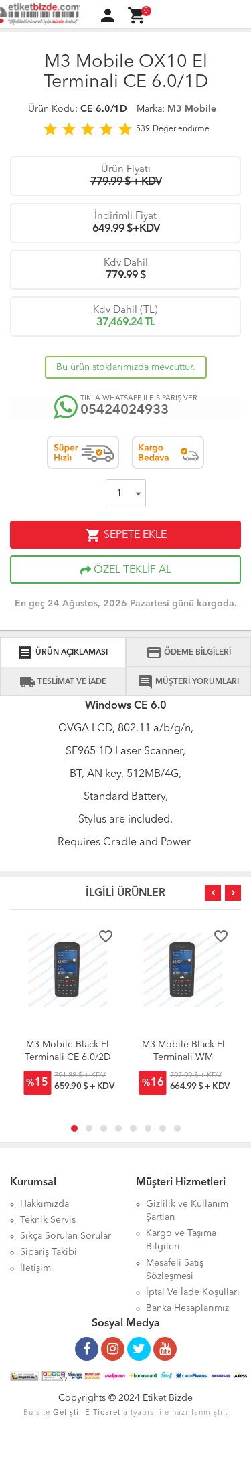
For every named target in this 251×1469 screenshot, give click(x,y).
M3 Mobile (191, 109)
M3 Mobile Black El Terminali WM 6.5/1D (183, 1057)
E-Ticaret (102, 1413)
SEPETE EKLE (126, 535)
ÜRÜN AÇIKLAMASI (62, 652)
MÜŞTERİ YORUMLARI (188, 682)
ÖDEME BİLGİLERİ (188, 652)
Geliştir (67, 1413)
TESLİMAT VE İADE (62, 682)
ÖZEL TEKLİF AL (131, 570)
